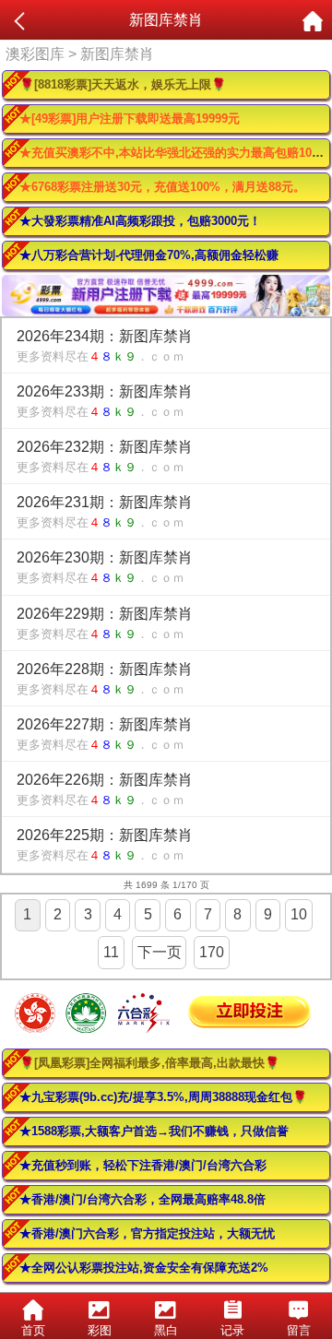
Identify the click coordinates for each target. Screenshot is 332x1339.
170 (211, 952)
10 (298, 914)
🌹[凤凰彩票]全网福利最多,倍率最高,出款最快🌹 (149, 1063)
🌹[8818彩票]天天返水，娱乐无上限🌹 (122, 84)
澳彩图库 (35, 54)
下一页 (159, 952)
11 (111, 952)
